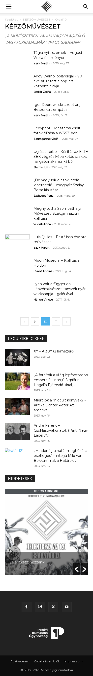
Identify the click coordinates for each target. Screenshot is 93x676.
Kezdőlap (11, 19)
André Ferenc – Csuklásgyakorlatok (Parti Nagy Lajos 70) (61, 430)
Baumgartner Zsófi (46, 138)
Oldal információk (47, 661)
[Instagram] (40, 607)
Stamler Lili (40, 167)
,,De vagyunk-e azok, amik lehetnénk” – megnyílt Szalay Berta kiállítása (58, 185)
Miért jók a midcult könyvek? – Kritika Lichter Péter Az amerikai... (60, 405)
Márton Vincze (43, 299)
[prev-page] (24, 321)
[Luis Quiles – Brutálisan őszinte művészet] (17, 243)
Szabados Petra (43, 195)
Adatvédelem (19, 661)
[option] (45, 532)
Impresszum (73, 661)
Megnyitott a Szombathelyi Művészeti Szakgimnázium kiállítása (57, 213)
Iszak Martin (41, 63)
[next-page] (66, 321)
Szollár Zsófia (42, 91)
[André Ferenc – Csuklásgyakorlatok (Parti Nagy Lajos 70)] (17, 431)
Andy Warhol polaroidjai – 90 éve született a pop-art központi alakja (57, 81)
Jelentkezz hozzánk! (26, 562)
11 (56, 321)
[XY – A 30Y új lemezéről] (17, 357)
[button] (8, 6)
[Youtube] (67, 607)
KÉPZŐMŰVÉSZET (36, 19)
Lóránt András (42, 271)
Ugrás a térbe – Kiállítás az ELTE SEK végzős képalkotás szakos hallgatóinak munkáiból (60, 156)
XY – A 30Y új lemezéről (54, 351)
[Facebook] (26, 607)
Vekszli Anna (42, 224)
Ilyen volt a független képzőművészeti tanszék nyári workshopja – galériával (59, 289)
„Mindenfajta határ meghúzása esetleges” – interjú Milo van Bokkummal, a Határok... (60, 455)
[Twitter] (53, 607)
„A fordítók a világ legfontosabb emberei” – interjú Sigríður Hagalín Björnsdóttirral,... (61, 380)
